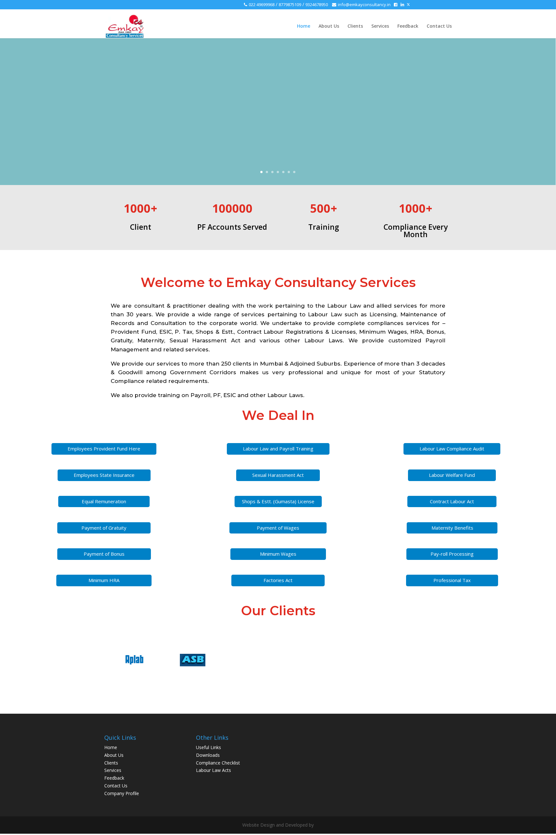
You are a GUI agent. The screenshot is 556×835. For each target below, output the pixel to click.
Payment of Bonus (104, 554)
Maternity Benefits (452, 527)
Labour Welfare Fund (452, 475)
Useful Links (208, 747)
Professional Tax (452, 580)
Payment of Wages (278, 527)
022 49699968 (261, 4)
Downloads (208, 755)
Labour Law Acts (213, 770)
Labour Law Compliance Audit (452, 448)
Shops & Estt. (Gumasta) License (278, 501)
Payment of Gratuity (103, 527)
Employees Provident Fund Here (104, 448)
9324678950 (317, 4)
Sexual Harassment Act (278, 475)
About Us (329, 26)
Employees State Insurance (104, 475)
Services (380, 26)
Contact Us (439, 26)
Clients (355, 26)
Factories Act (278, 580)
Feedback (407, 26)
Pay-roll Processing (452, 554)
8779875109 (290, 4)
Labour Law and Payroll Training (278, 448)
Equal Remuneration (104, 501)
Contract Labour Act (452, 501)
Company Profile (121, 793)
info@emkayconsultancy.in (364, 4)
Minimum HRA (103, 580)
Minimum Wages (278, 554)
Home (303, 26)
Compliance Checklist (218, 763)
